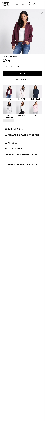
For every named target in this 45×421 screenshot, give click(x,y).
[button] (17, 4)
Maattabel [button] (11, 143)
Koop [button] (23, 73)
